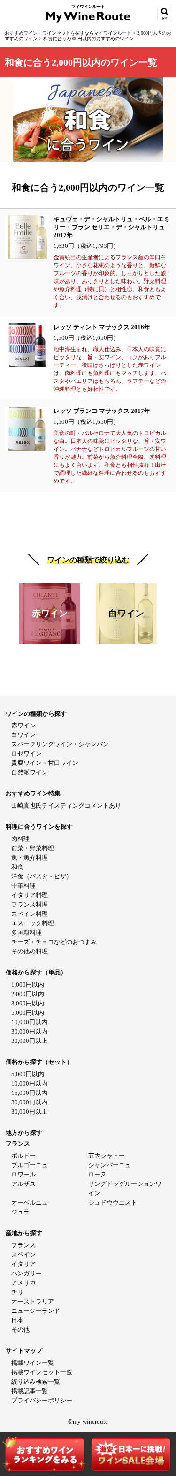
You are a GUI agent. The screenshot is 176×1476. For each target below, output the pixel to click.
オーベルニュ (29, 1202)
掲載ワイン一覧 (32, 1362)
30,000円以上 (29, 1040)
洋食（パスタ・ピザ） (41, 876)
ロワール (23, 1174)
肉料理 (20, 838)
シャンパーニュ (109, 1165)
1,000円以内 (27, 984)
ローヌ (97, 1174)
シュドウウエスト (112, 1202)
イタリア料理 (29, 895)
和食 (17, 866)
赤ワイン (23, 725)
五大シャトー (106, 1155)
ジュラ (20, 1211)
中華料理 (23, 885)
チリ (17, 1292)
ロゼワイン (26, 753)
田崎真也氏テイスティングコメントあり (66, 805)
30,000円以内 (29, 1031)
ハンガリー (26, 1273)
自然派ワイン (29, 772)
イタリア (23, 1263)
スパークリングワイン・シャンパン (60, 744)
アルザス (23, 1183)
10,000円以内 (29, 1022)
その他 (20, 1329)
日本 (17, 1320)
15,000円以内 (29, 1092)
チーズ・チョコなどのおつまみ (54, 941)
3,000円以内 (27, 1003)
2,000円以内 (27, 993)
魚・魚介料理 (29, 857)
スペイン (23, 1254)
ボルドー (23, 1155)
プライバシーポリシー (41, 1400)
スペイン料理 (29, 913)
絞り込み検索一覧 (35, 1381)
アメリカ (23, 1282)
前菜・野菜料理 (32, 848)
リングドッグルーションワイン (124, 1188)
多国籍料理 (26, 932)
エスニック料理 (32, 923)
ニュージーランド (35, 1310)
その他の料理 (29, 951)
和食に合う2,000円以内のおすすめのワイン (88, 38)
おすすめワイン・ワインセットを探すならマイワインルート (69, 33)
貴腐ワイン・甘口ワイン (44, 762)
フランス (23, 1245)
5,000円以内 (27, 1012)
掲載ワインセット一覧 (41, 1372)
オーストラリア (32, 1301)
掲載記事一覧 (29, 1390)
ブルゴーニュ (29, 1165)
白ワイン (23, 734)
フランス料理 (29, 904)
